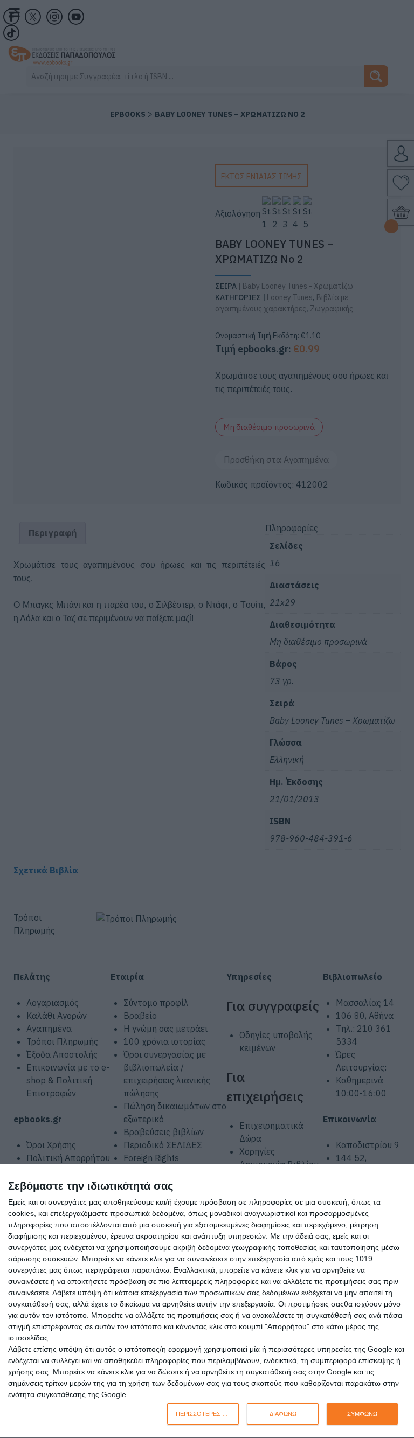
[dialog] (207, 1301)
